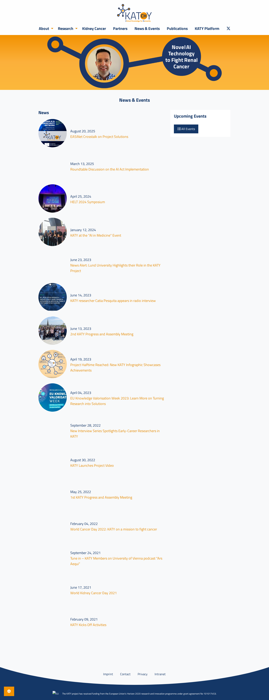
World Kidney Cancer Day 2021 (93, 593)
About (44, 28)
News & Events (147, 28)
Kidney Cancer (94, 28)
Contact (125, 674)
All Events (188, 128)
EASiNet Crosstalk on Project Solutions (99, 136)
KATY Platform (207, 28)
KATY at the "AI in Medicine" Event (95, 235)
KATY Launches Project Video (92, 465)
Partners (120, 28)
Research (65, 28)
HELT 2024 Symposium (87, 202)
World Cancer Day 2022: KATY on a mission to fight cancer (113, 529)
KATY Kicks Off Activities (88, 624)
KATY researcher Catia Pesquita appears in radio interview (113, 300)
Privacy (142, 674)
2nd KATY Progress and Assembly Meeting (101, 334)
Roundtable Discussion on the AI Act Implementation (109, 169)
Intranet (160, 674)
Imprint (108, 674)
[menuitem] (44, 28)
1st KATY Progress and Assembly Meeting (101, 497)
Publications (177, 28)
